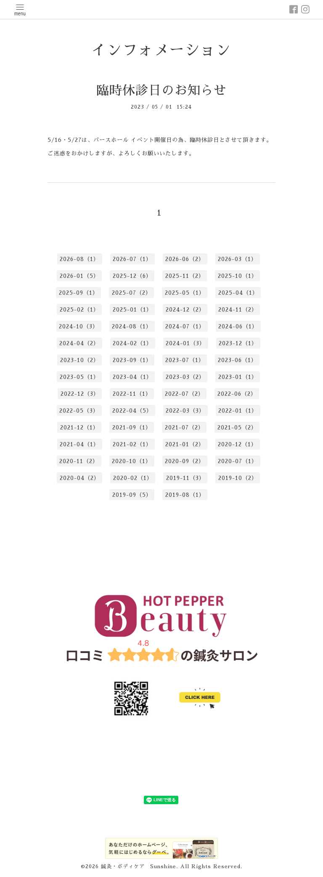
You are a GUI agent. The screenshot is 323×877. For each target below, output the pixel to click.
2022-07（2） (184, 394)
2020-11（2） (78, 461)
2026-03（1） (237, 259)
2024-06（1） (238, 326)
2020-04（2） (80, 478)
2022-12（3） (80, 394)
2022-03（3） (185, 410)
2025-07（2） (131, 293)
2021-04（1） (79, 444)
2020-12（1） (237, 444)
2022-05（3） (79, 410)
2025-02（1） (79, 309)
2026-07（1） (132, 259)
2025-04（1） (238, 293)
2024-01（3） (185, 343)
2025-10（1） (237, 276)
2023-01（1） (237, 377)
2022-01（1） (237, 410)
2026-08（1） (79, 259)
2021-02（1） (132, 444)
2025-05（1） (185, 293)
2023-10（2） (79, 360)
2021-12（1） (79, 427)
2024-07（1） (185, 326)
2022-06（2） (237, 394)
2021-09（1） (131, 427)
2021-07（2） (184, 427)
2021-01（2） (184, 444)
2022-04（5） (132, 410)
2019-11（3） (185, 478)
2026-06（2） (184, 259)
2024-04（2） (79, 343)
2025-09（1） (78, 293)
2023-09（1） (132, 360)
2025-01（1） (132, 309)
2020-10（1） (131, 461)
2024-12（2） (185, 309)
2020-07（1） (237, 461)
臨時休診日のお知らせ (161, 90)
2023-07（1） (184, 360)
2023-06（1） (237, 360)
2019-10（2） (237, 478)
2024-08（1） (132, 326)
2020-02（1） (133, 478)
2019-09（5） (132, 495)
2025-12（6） (132, 276)
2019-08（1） (185, 495)
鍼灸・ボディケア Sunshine (138, 866)
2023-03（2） (185, 377)
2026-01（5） (79, 276)
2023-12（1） (238, 343)
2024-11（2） (237, 309)
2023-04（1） (132, 377)
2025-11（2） (184, 276)
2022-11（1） (132, 394)
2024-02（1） (132, 343)
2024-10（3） (78, 326)
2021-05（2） (237, 427)
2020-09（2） (184, 461)
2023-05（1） (79, 377)
